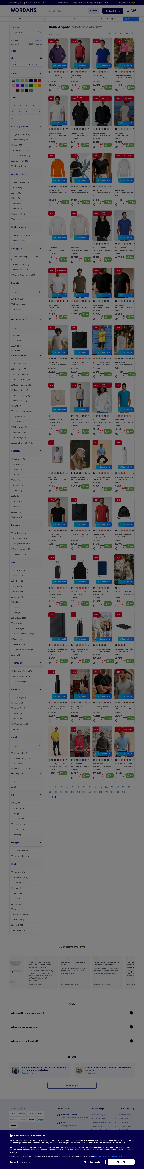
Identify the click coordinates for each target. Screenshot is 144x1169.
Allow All (121, 1162)
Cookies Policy (100, 1157)
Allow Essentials (92, 1162)
